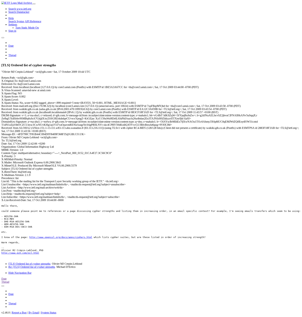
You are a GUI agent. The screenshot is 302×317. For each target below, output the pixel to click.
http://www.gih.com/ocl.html (20, 253)
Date (11, 45)
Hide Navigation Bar (19, 272)
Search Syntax (16, 21)
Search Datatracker (18, 11)
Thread (12, 55)
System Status (48, 312)
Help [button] (11, 18)
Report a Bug (19, 312)
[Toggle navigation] (34, 3)
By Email (33, 312)
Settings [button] (12, 24)
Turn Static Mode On (27, 27)
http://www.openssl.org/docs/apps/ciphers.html (60, 237)
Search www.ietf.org (19, 8)
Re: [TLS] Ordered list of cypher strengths (31, 266)
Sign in (12, 30)
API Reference (33, 21)
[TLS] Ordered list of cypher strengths (29, 263)
